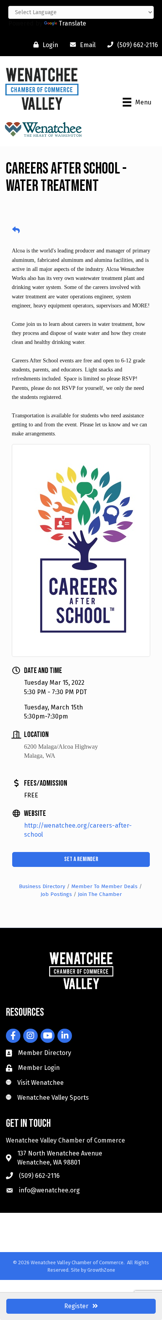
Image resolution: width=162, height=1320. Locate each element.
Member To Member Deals (104, 886)
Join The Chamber (100, 894)
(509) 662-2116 (39, 1175)
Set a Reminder (81, 859)
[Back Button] (16, 230)
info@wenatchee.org (49, 1190)
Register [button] (76, 1306)
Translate (72, 23)
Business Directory (42, 886)
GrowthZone (101, 1270)
